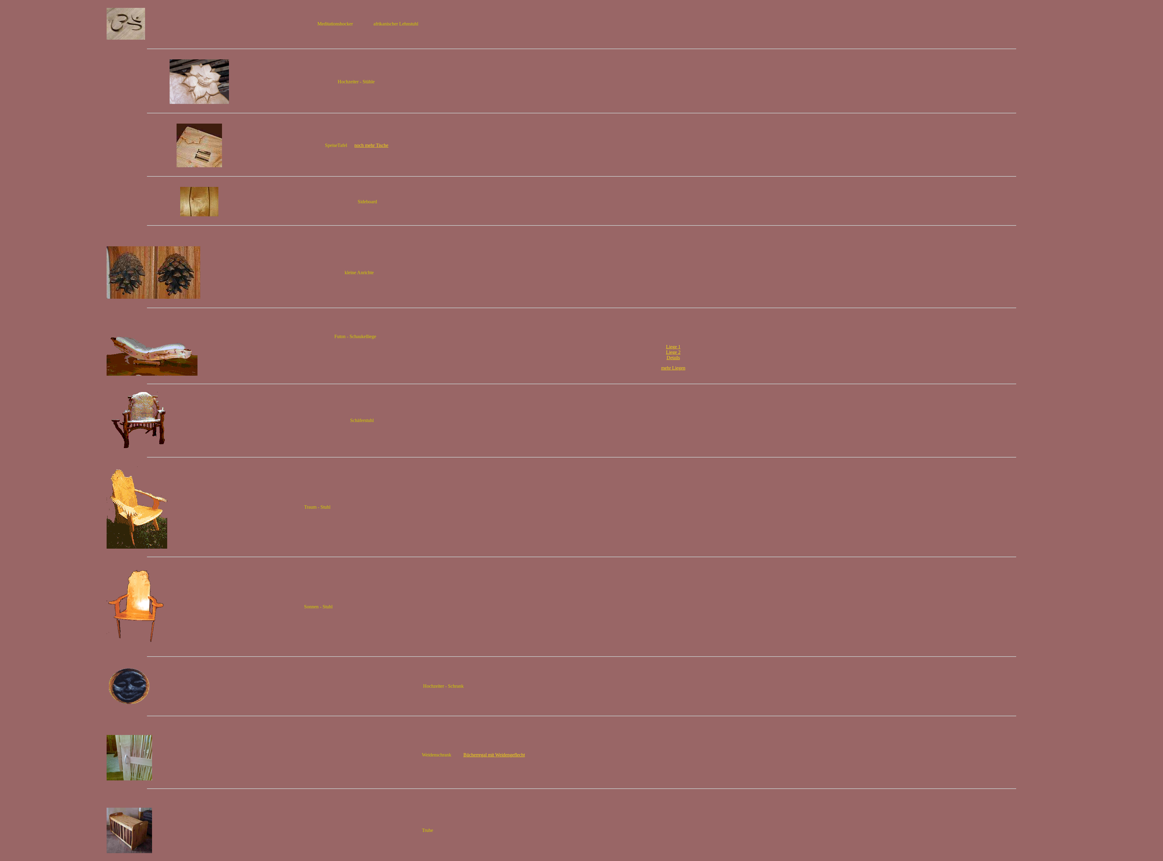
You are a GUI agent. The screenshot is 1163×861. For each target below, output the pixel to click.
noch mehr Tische (371, 145)
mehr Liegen (673, 368)
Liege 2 (673, 352)
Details (673, 357)
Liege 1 (673, 346)
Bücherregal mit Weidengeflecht (494, 754)
